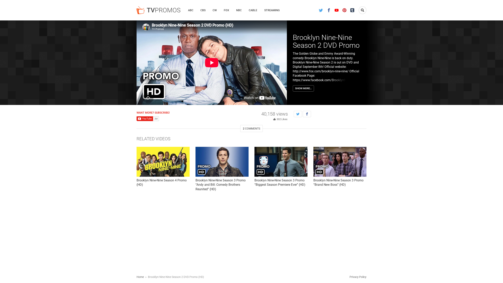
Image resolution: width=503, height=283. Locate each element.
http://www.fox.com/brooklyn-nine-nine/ (321, 71)
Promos (164, 10)
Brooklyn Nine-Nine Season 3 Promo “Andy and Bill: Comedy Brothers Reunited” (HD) (221, 184)
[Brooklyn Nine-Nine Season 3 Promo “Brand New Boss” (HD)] (339, 162)
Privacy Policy (358, 276)
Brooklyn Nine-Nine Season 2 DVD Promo (326, 41)
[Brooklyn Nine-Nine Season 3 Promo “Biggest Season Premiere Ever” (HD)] (280, 162)
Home (140, 276)
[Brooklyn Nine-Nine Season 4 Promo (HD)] (163, 162)
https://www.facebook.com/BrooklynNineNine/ (325, 80)
